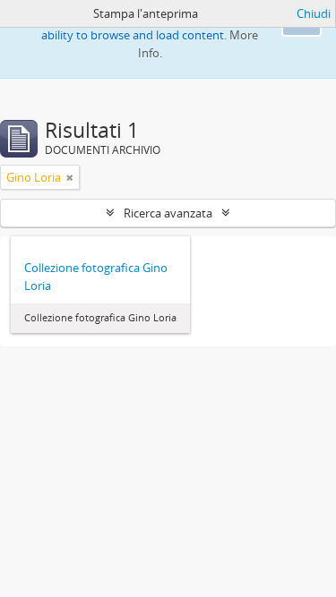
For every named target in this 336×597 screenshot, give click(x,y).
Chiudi (314, 13)
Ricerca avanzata (168, 213)
